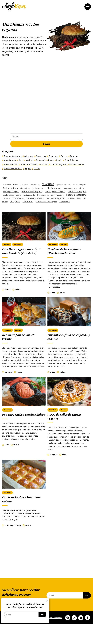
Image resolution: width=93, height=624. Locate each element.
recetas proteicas (35, 198)
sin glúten (15, 201)
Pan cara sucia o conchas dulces (23, 414)
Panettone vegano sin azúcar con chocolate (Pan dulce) (21, 251)
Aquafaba (7, 184)
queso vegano (57, 195)
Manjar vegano (54, 188)
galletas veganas (63, 184)
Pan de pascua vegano (55, 191)
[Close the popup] (47, 600)
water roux (64, 201)
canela (16, 184)
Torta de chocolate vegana (46, 202)
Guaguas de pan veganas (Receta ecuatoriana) (64, 251)
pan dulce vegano (77, 191)
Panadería (17, 244)
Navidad (7, 244)
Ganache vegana (79, 184)
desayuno (35, 184)
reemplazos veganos (55, 198)
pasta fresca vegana (12, 195)
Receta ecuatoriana (76, 194)
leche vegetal (38, 188)
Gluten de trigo (10, 188)
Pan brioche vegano (32, 191)
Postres (64, 244)
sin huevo (28, 201)
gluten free (25, 188)
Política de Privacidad (52, 618)
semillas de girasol (74, 198)
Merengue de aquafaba (74, 188)
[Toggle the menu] (87, 6)
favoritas (48, 184)
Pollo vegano (43, 195)
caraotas (24, 184)
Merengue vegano (11, 191)
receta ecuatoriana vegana (13, 198)
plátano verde (29, 195)
